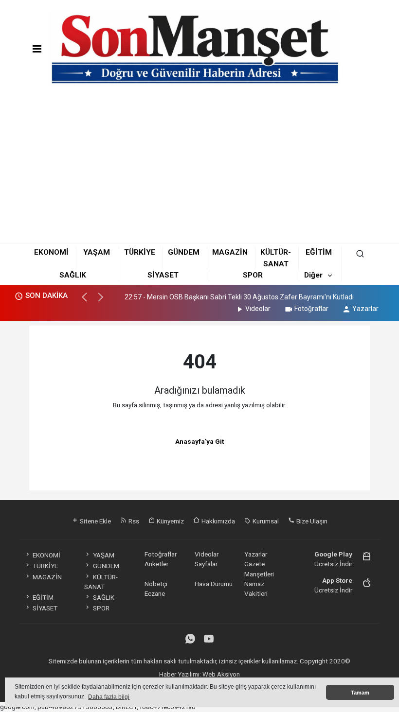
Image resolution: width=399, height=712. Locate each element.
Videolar (258, 309)
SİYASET (163, 275)
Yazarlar (365, 309)
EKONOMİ (51, 252)
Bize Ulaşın (311, 521)
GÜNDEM (184, 252)
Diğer (313, 275)
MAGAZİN (230, 252)
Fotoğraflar (311, 309)
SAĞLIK (72, 275)
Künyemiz (169, 521)
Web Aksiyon (221, 674)
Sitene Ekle (94, 521)
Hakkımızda (217, 521)
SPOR (253, 275)
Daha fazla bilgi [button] (108, 697)
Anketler (156, 564)
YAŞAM (96, 252)
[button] (88, 301)
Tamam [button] (360, 692)
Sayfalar (206, 564)
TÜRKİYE (139, 252)
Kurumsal (265, 521)
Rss (133, 521)
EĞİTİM (319, 252)
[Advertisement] (199, 167)
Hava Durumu (214, 584)
